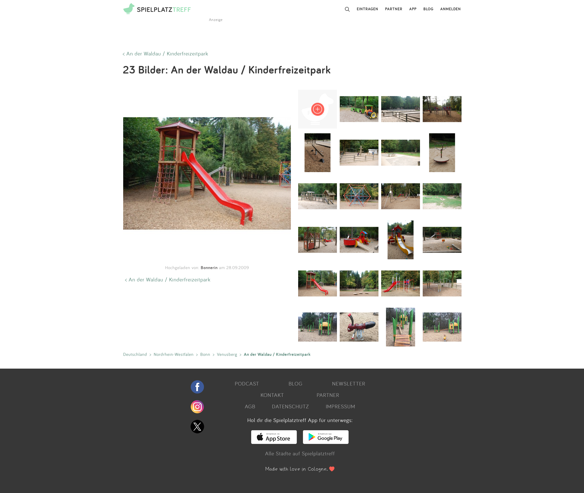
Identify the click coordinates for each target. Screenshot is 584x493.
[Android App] (326, 441)
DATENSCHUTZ (290, 406)
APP (413, 9)
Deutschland (135, 354)
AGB (250, 406)
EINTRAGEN (367, 9)
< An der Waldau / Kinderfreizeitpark (165, 53)
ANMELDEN (450, 9)
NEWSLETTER (348, 383)
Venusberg (227, 354)
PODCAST (247, 383)
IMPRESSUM (340, 406)
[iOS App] (274, 441)
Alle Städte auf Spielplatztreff (300, 453)
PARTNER (393, 9)
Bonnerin (209, 267)
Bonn (205, 354)
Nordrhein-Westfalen (174, 354)
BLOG (428, 9)
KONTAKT (272, 394)
